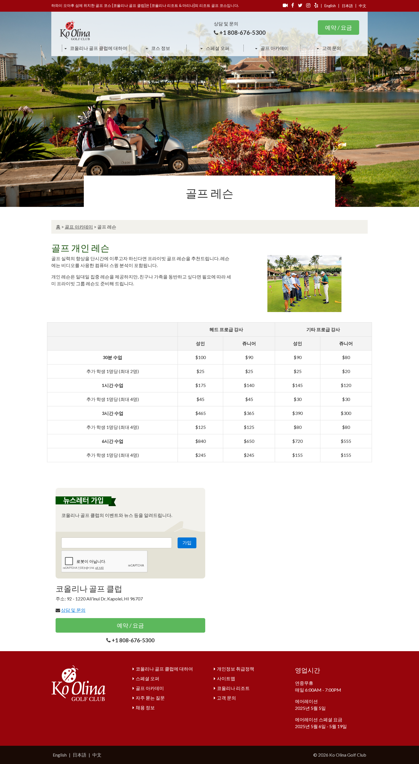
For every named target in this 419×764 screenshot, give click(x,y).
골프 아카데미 (274, 48)
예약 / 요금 (338, 27)
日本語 (347, 5)
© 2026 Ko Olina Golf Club (339, 754)
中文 (362, 5)
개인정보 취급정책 (235, 668)
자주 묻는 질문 (150, 697)
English (330, 5)
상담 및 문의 (73, 610)
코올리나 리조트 (233, 688)
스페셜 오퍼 (217, 48)
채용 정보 (145, 707)
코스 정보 (160, 48)
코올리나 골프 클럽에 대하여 (98, 48)
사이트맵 (226, 678)
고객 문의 (331, 48)
